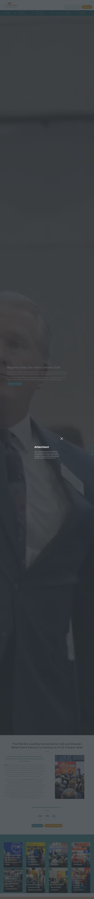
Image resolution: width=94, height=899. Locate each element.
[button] (61, 439)
